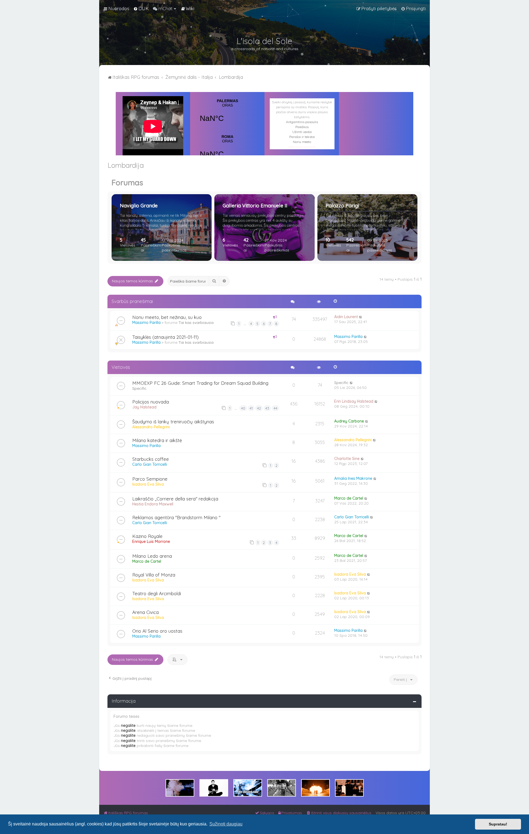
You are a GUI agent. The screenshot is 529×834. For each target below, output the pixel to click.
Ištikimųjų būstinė (301, 147)
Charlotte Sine (347, 458)
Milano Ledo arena (152, 556)
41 (251, 408)
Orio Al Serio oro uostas (157, 631)
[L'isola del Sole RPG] (180, 788)
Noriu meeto (302, 142)
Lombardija (125, 165)
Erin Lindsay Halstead (353, 401)
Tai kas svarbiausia (196, 322)
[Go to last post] (361, 316)
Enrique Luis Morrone (151, 541)
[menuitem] (141, 8)
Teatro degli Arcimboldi (156, 593)
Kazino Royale (147, 536)
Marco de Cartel (348, 498)
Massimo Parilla (146, 322)
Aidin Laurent (346, 316)
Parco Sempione (150, 479)
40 (243, 408)
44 (275, 408)
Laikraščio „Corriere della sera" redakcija (175, 499)
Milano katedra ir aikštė (157, 440)
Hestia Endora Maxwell (152, 504)
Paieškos (302, 127)
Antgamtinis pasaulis (302, 122)
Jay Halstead (144, 407)
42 (259, 408)
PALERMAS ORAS (227, 114)
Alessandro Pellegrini (151, 426)
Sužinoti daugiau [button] (225, 824)
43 (267, 408)
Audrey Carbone (349, 421)
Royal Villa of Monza (153, 575)
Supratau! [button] (498, 824)
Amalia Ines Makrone (353, 478)
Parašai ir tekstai (302, 137)
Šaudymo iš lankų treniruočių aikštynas (173, 421)
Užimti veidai (302, 132)
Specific (139, 388)
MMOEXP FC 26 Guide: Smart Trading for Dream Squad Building (200, 383)
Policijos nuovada (150, 402)
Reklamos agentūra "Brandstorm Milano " (176, 517)
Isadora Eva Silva (148, 484)
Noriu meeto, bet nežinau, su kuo (167, 317)
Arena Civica (145, 612)
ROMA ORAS (227, 150)
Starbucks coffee (150, 459)
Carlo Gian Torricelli (149, 464)
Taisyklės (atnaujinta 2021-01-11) (165, 337)
